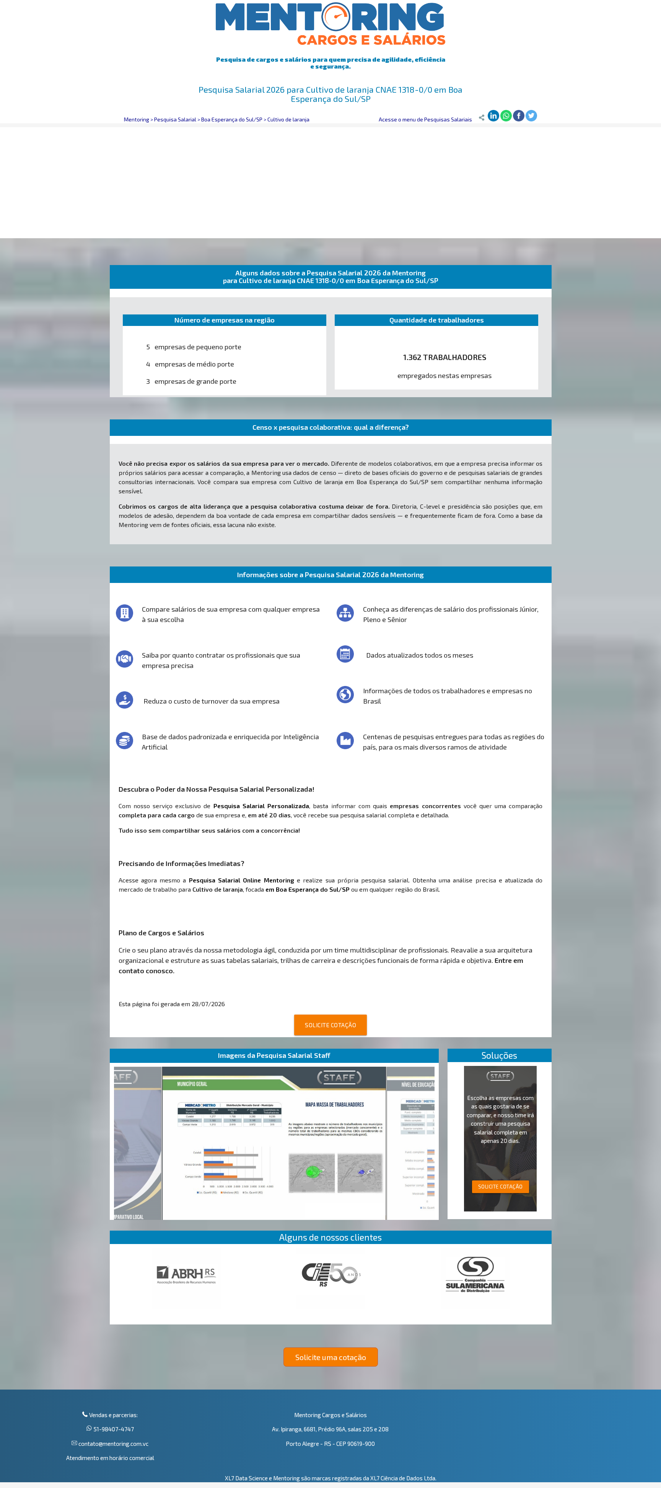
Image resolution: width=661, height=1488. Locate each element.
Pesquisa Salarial (175, 119)
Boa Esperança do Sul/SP (231, 119)
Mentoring (136, 119)
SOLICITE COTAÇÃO (330, 1024)
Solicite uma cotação (330, 1357)
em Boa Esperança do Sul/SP (307, 889)
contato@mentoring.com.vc (112, 1443)
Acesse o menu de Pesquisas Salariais (425, 119)
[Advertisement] (330, 180)
